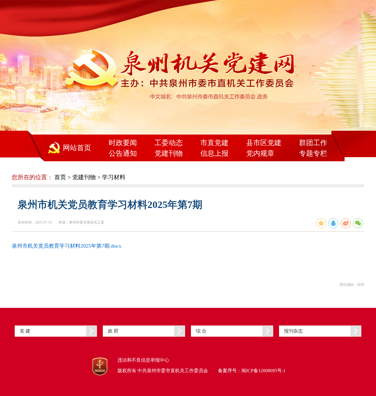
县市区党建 (263, 143)
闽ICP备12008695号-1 (263, 370)
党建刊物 (169, 153)
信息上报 (214, 153)
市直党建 (214, 143)
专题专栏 (313, 153)
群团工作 (313, 143)
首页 (60, 177)
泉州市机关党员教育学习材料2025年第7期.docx (66, 246)
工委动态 (169, 143)
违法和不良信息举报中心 (143, 360)
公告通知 (123, 153)
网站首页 (77, 148)
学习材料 (113, 177)
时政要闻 (123, 143)
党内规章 (260, 153)
